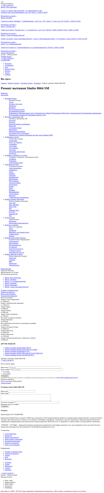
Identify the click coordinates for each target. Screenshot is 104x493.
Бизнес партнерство (12, 437)
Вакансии (8, 435)
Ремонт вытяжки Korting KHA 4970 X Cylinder (21, 349)
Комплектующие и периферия (19, 124)
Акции (7, 73)
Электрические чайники (43, 113)
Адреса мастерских (7, 53)
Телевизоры (13, 141)
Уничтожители (14, 265)
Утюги (11, 102)
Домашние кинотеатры (17, 152)
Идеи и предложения (8, 294)
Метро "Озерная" (11, 283)
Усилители (12, 153)
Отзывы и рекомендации (9, 290)
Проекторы (13, 263)
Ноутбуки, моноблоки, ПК (14, 117)
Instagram (8, 470)
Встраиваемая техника (17, 111)
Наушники (12, 221)
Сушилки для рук (15, 250)
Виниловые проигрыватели (18, 223)
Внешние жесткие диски (34, 135)
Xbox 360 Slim (14, 205)
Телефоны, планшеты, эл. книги (16, 155)
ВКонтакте (8, 466)
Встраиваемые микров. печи (36, 115)
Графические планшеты (17, 135)
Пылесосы (12, 106)
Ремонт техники (13, 83)
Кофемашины (13, 113)
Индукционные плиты (17, 109)
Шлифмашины (14, 192)
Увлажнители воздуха (16, 252)
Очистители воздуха (16, 249)
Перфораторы (13, 177)
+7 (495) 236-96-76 (7, 58)
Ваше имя (5, 367)
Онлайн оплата (6, 56)
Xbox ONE (12, 207)
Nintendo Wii (13, 214)
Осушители (13, 247)
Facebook (8, 462)
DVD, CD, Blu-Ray (15, 142)
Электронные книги (16, 163)
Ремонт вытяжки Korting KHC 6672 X (18, 348)
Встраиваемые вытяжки (17, 115)
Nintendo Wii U (14, 210)
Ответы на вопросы (8, 292)
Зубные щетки (14, 234)
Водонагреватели (15, 245)
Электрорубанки (15, 183)
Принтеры (12, 258)
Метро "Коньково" (11, 285)
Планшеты (12, 161)
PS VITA (12, 212)
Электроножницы (15, 168)
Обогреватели (14, 241)
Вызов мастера (6, 269)
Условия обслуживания (9, 296)
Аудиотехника (10, 218)
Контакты (8, 63)
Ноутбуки (12, 120)
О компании (9, 65)
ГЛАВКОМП (5, 60)
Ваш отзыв (5, 393)
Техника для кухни (15, 104)
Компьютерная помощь (17, 131)
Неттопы (12, 122)
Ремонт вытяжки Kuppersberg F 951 (17, 351)
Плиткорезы (13, 185)
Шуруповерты (14, 181)
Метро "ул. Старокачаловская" (15, 281)
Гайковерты (13, 170)
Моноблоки (13, 130)
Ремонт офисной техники (14, 254)
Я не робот (7, 374)
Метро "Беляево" (11, 279)
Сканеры (12, 260)
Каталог (7, 71)
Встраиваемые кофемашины (91, 113)
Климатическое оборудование (15, 238)
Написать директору (12, 443)
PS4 (10, 216)
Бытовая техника (27, 83)
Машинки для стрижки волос (19, 232)
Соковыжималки (75, 113)
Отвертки (12, 175)
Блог (6, 67)
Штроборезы (13, 179)
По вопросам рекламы (12, 441)
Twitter (7, 464)
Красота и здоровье (11, 225)
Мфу (10, 261)
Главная (7, 74)
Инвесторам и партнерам (13, 439)
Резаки (11, 186)
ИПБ (51, 135)
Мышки (46, 135)
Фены (11, 188)
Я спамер (6, 372)
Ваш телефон (6, 369)
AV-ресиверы (13, 148)
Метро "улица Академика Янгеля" (17, 287)
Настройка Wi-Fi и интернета (19, 133)
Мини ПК (12, 126)
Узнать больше (6, 383)
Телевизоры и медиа (12, 137)
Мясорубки (65, 113)
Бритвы (11, 236)
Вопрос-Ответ (10, 69)
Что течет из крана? (8, 402)
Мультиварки (56, 113)
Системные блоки (15, 128)
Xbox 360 (12, 203)
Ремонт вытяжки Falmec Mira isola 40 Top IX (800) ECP (24, 353)
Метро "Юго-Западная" (13, 278)
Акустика (12, 150)
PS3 (10, 208)
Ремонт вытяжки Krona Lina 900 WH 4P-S (19, 355)
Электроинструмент (12, 164)
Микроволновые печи (26, 113)
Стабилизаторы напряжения (19, 197)
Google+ (8, 468)
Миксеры (12, 196)
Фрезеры (12, 190)
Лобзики (12, 174)
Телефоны (12, 159)
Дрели (11, 172)
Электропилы (13, 194)
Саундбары (13, 146)
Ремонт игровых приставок (14, 199)
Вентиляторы (13, 243)
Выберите (4, 94)
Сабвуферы (13, 144)
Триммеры (12, 230)
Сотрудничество (10, 434)
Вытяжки (37, 83)
